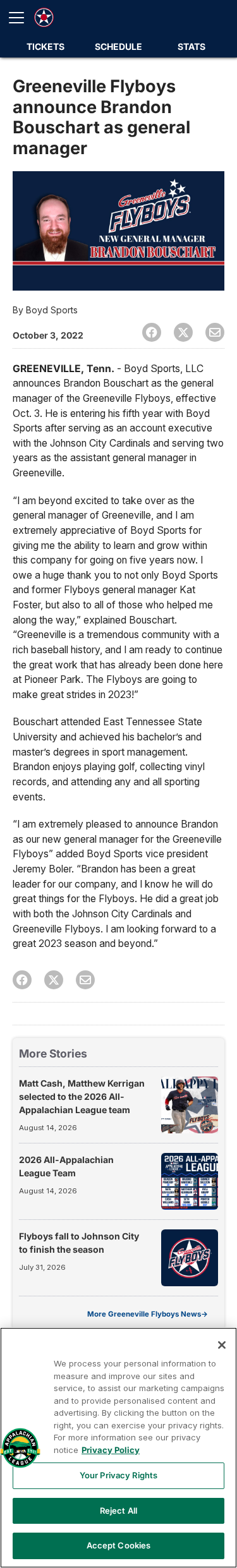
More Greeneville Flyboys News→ (147, 1314)
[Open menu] (21, 17)
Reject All (118, 1510)
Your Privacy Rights (118, 1475)
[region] (118, 1447)
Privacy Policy (111, 1450)
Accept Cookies (119, 1545)
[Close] (222, 1345)
